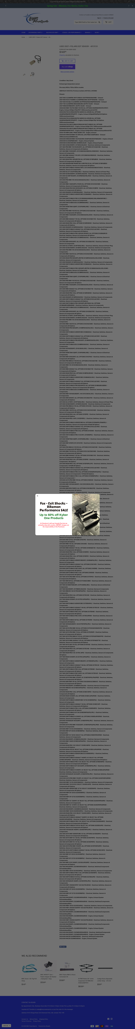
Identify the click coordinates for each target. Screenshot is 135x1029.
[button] (37, 496)
